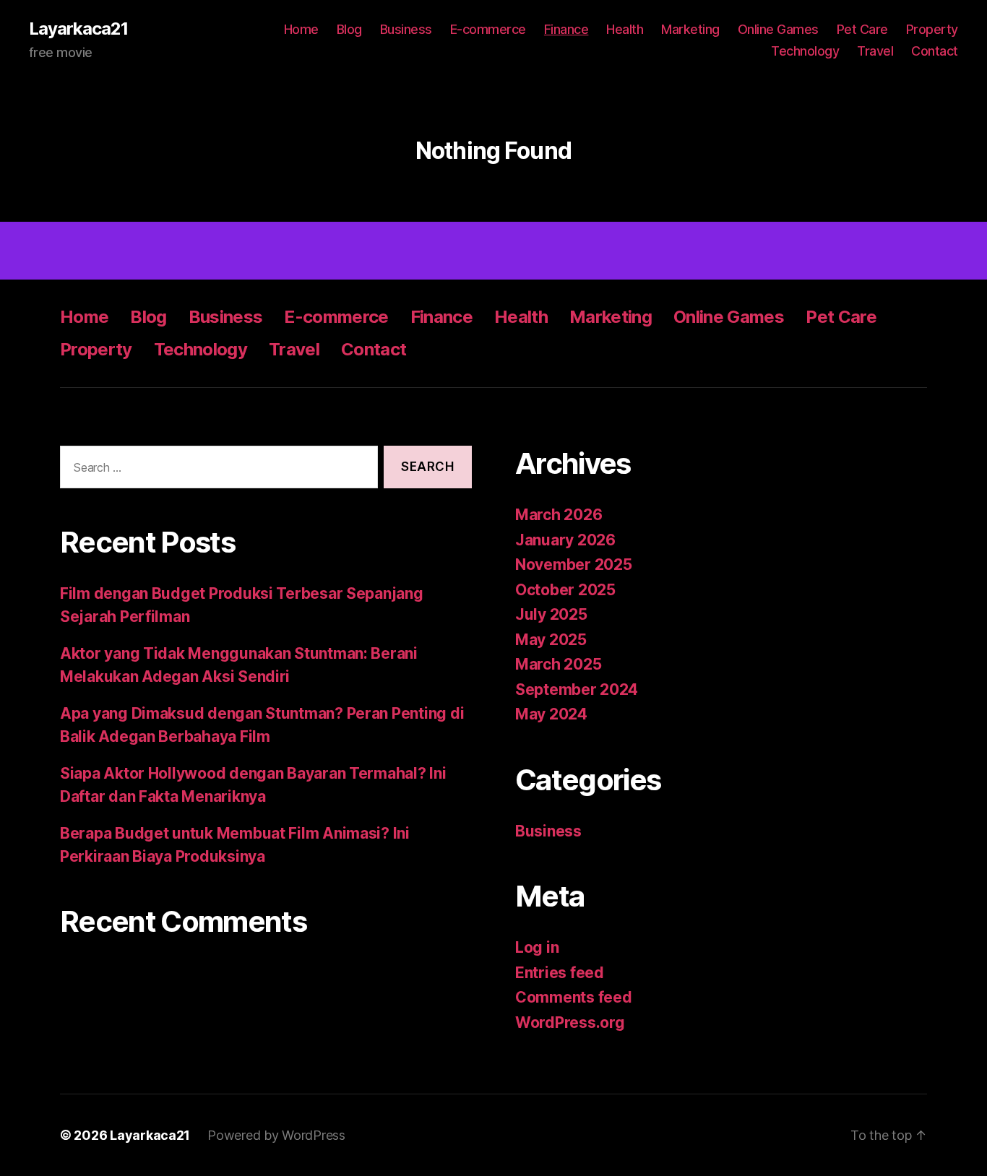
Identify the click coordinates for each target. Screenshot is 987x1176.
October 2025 (565, 590)
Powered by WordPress (276, 1135)
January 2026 (565, 540)
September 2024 (576, 689)
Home (301, 29)
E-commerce (488, 29)
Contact (934, 51)
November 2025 (573, 564)
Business (406, 29)
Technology (805, 51)
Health (624, 29)
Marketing (690, 29)
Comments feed (573, 997)
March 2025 (558, 664)
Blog (349, 29)
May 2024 (551, 714)
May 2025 (551, 640)
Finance (566, 29)
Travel (875, 51)
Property (932, 29)
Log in (537, 947)
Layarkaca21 (78, 29)
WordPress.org (570, 1022)
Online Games (778, 29)
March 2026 (558, 515)
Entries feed (559, 973)
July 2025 (551, 614)
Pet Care (862, 29)
